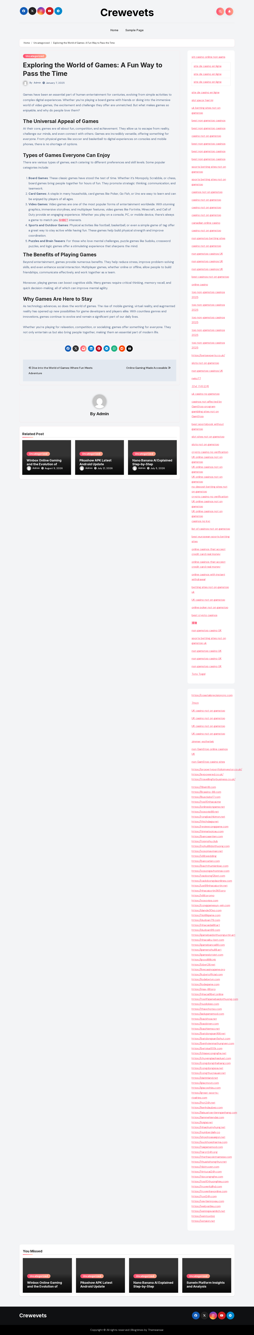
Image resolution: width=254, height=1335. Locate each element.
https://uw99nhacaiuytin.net (210, 885)
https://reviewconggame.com (210, 826)
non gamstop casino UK (207, 630)
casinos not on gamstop (207, 192)
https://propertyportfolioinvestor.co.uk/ (217, 769)
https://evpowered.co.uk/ (207, 774)
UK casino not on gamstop (208, 600)
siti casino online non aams (208, 57)
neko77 (196, 378)
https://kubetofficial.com (207, 974)
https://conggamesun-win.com (211, 905)
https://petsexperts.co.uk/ (208, 355)
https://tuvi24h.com (204, 1196)
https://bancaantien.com (207, 836)
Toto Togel (198, 674)
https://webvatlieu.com (206, 1206)
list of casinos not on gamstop (211, 529)
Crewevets (127, 12)
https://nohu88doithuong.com (211, 846)
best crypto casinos (204, 615)
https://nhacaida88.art (206, 925)
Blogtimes (137, 1330)
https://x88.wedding (204, 856)
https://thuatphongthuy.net (209, 1162)
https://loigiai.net (202, 1122)
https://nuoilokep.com (205, 1004)
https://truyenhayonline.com (209, 1191)
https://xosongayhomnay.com (210, 871)
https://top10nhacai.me (206, 802)
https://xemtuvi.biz (203, 1216)
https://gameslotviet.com (207, 955)
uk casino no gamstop (206, 394)
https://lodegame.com (205, 984)
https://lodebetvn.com (206, 979)
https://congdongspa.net (207, 1068)
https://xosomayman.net (207, 851)
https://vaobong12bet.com (208, 876)
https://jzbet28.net (203, 964)
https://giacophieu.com (206, 1088)
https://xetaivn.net (203, 1221)
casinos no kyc (201, 521)
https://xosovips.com (205, 900)
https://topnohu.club (205, 841)
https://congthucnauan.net (209, 1073)
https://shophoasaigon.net (208, 1137)
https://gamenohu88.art (207, 949)
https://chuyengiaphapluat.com (211, 1058)
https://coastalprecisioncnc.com (212, 695)
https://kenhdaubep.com (207, 1107)
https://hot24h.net (203, 1102)
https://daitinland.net (205, 1078)
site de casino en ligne (208, 66)
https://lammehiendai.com (208, 1117)
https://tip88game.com (206, 915)
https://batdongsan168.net (208, 1033)
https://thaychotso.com (207, 1009)
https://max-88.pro (204, 989)
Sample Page (134, 30)
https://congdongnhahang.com (211, 1063)
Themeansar (155, 1330)
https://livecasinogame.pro (208, 969)
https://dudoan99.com (206, 930)
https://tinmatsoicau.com (208, 831)
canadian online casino (206, 223)
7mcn (195, 703)
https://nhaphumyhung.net (208, 1127)
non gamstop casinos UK (207, 253)
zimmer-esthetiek (203, 741)
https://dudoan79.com (206, 920)
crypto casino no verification (210, 452)
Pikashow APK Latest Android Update (95, 462)
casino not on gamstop (206, 136)
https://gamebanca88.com (208, 945)
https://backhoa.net (204, 1019)
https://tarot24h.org (205, 1152)
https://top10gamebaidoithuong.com (215, 999)
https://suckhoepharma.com (209, 1142)
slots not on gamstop (205, 363)
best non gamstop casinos (208, 120)
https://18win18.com (204, 787)
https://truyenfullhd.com (207, 1186)
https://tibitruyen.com (205, 1167)
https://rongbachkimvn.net (208, 816)
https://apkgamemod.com (208, 1014)
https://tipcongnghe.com (207, 1176)
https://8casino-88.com (206, 792)
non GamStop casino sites (208, 762)
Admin (37, 82)
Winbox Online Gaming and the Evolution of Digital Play (44, 464)
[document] (211, 521)
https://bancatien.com (206, 861)
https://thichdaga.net (205, 821)
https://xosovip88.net (205, 811)
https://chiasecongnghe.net (209, 1053)
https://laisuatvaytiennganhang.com (214, 1112)
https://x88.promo (203, 895)
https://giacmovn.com (205, 1083)
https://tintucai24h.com (207, 1171)
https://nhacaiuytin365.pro (209, 890)
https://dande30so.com (207, 910)
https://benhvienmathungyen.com (213, 1043)
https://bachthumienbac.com (210, 866)
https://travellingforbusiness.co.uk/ (213, 779)
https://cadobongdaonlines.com (212, 881)
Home (114, 30)
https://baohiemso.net (206, 1028)
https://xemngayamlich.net (208, 1211)
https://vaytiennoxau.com (208, 1201)
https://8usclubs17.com (206, 797)
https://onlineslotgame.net (208, 807)
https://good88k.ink (204, 959)
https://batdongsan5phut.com (211, 1038)
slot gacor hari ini (202, 100)
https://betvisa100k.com (207, 1048)
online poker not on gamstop (210, 607)
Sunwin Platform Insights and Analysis (206, 1284)
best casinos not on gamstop (210, 277)
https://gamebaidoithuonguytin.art (213, 935)
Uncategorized (35, 56)
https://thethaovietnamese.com (212, 1157)
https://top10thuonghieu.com (210, 1181)
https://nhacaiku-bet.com (208, 940)
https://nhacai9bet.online (207, 994)
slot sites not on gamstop (208, 436)
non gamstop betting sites (208, 238)
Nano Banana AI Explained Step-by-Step (152, 462)
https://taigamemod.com (207, 1147)
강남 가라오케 (200, 386)
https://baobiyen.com (205, 1023)
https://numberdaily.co (206, 1132)
